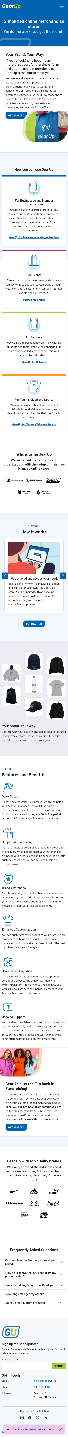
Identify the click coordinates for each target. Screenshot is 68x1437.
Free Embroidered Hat (32, 1429)
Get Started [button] (34, 623)
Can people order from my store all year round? (31, 1262)
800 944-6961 (42, 1386)
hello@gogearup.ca (45, 1380)
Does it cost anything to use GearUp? (29, 1285)
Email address (10, 1359)
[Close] (61, 1429)
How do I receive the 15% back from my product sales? (30, 1274)
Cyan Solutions (41, 1410)
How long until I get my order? (24, 1294)
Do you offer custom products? (25, 1302)
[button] (7, 575)
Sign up (58, 1366)
